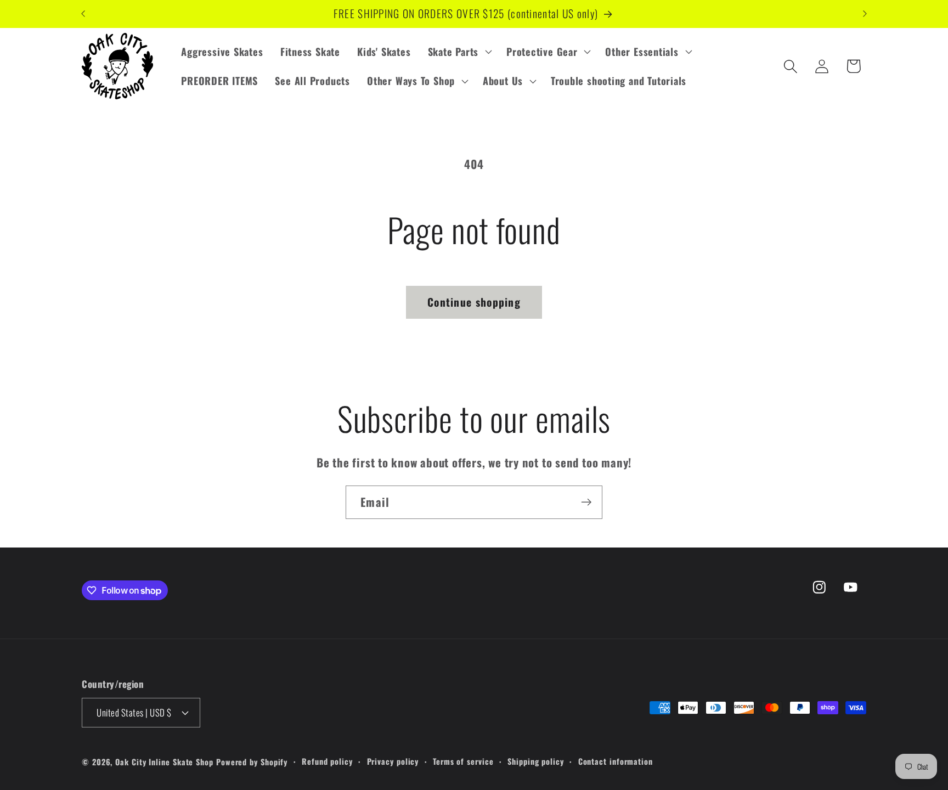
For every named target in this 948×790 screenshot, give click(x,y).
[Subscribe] (586, 502)
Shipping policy (535, 761)
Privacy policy (393, 761)
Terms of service (463, 761)
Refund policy (327, 761)
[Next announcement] (865, 14)
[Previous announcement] (83, 14)
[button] (458, 51)
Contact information (615, 761)
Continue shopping (474, 302)
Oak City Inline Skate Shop (164, 762)
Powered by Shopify (251, 762)
